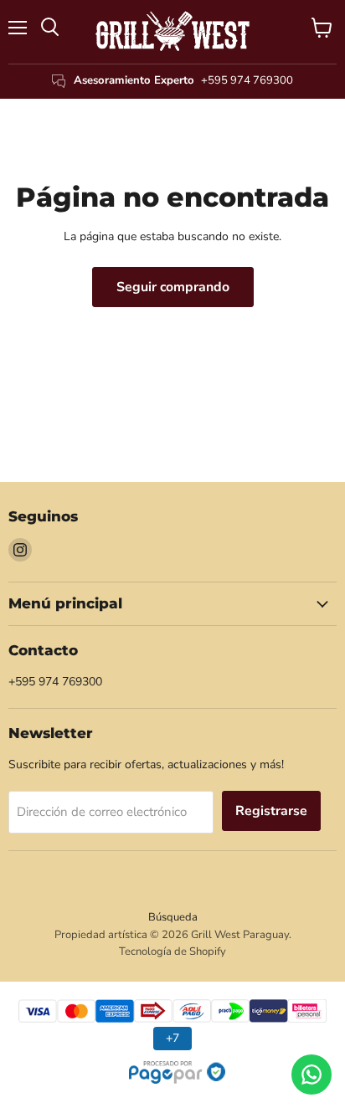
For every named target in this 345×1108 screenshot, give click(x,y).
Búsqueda (173, 917)
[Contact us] (311, 1074)
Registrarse (271, 811)
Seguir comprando (172, 287)
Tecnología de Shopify (172, 951)
